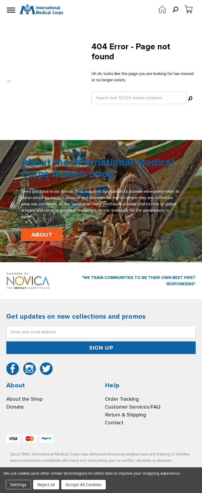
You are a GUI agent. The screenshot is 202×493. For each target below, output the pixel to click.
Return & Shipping (125, 415)
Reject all (46, 484)
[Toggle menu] (10, 10)
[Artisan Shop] (162, 9)
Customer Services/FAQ (132, 407)
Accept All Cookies (83, 484)
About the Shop (24, 399)
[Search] (190, 99)
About (41, 235)
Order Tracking (122, 399)
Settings (18, 484)
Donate (15, 407)
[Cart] (188, 9)
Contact (114, 423)
